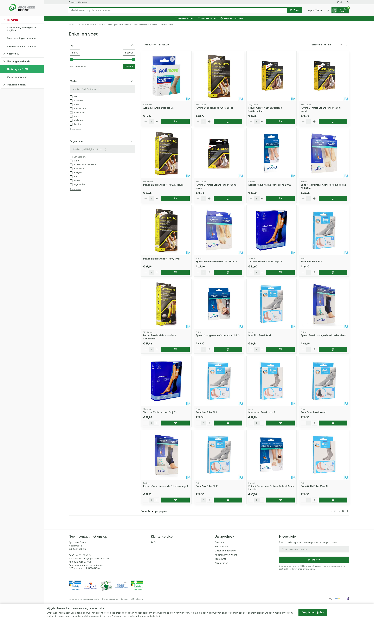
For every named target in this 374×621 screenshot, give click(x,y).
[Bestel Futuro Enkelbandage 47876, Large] (228, 121)
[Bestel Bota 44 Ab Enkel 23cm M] (333, 500)
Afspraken (82, 2)
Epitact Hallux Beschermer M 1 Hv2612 (216, 261)
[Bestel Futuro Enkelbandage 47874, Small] (175, 272)
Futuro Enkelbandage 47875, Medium (163, 184)
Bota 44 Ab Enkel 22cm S (261, 412)
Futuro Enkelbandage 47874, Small (162, 258)
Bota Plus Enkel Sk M (259, 335)
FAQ (153, 542)
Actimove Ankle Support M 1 (158, 107)
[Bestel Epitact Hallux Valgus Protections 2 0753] (280, 198)
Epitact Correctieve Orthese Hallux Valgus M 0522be (323, 186)
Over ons (219, 542)
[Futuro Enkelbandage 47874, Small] (166, 230)
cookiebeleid (153, 615)
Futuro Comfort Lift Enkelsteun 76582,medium (265, 109)
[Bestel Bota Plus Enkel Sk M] (280, 349)
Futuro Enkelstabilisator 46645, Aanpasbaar (159, 337)
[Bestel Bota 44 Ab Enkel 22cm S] (280, 423)
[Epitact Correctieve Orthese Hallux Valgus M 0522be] (324, 153)
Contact (72, 2)
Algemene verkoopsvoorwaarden (85, 598)
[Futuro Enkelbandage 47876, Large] (219, 76)
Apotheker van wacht (226, 554)
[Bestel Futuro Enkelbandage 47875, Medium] (175, 198)
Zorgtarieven (221, 562)
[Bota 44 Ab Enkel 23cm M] (324, 455)
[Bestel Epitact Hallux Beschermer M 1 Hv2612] (228, 272)
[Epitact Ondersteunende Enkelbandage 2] (166, 455)
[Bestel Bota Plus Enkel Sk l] (228, 423)
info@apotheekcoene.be (96, 558)
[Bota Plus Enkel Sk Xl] (219, 455)
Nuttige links (221, 546)
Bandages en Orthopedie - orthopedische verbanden (132, 24)
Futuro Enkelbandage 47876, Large (214, 107)
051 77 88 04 (85, 555)
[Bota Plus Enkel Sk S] (324, 230)
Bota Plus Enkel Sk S (312, 261)
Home (72, 24)
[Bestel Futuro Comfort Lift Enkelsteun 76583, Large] (228, 198)
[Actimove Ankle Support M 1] (166, 76)
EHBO (102, 24)
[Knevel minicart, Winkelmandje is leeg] (334, 10)
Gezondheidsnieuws (225, 550)
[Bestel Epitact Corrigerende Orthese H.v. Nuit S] (228, 349)
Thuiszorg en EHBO (87, 24)
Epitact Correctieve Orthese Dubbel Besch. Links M (271, 487)
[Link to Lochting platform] (348, 599)
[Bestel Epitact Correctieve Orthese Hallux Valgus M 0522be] (333, 198)
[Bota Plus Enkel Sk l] (219, 381)
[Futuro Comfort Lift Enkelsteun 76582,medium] (272, 76)
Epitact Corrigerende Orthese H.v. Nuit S (218, 335)
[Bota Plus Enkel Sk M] (272, 304)
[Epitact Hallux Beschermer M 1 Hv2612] (219, 230)
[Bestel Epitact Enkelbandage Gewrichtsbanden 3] (333, 349)
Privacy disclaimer (110, 598)
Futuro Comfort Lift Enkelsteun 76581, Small (321, 109)
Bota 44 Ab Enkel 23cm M (314, 486)
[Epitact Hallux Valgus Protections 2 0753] (272, 153)
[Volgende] (347, 510)
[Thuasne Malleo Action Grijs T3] (272, 230)
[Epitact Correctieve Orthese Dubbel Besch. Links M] (272, 455)
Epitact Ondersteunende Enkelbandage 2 (165, 486)
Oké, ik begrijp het (313, 612)
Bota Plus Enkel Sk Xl (207, 486)
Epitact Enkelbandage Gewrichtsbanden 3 (323, 335)
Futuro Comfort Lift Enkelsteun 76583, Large (216, 186)
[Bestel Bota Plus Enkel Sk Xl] (228, 500)
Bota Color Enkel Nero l (313, 412)
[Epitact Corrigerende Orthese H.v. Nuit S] (219, 304)
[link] (324, 510)
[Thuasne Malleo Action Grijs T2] (166, 381)
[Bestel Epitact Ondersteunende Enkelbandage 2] (175, 500)
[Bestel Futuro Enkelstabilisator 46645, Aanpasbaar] (175, 349)
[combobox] (178, 10)
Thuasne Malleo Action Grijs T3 (265, 261)
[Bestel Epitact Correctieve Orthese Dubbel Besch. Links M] (280, 500)
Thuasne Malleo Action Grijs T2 (160, 412)
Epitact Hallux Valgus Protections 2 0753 (269, 184)
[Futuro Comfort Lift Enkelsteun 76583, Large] (219, 153)
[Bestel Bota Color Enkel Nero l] (333, 423)
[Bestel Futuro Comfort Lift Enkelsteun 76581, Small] (333, 121)
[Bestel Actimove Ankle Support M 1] (175, 121)
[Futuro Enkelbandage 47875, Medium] (166, 153)
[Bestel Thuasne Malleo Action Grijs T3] (280, 272)
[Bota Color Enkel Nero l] (324, 381)
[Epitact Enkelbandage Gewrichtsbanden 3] (324, 304)
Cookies (124, 598)
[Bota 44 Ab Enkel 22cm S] (272, 381)
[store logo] (22, 7)
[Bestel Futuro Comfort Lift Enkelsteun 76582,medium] (280, 121)
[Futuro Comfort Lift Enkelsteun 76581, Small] (324, 76)
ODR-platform (137, 598)
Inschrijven (314, 559)
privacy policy (309, 568)
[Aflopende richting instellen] (347, 44)
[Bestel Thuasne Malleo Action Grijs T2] (175, 423)
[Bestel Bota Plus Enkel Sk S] (333, 272)
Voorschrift (220, 558)
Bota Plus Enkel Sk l (206, 412)
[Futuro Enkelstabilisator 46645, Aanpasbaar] (166, 304)
